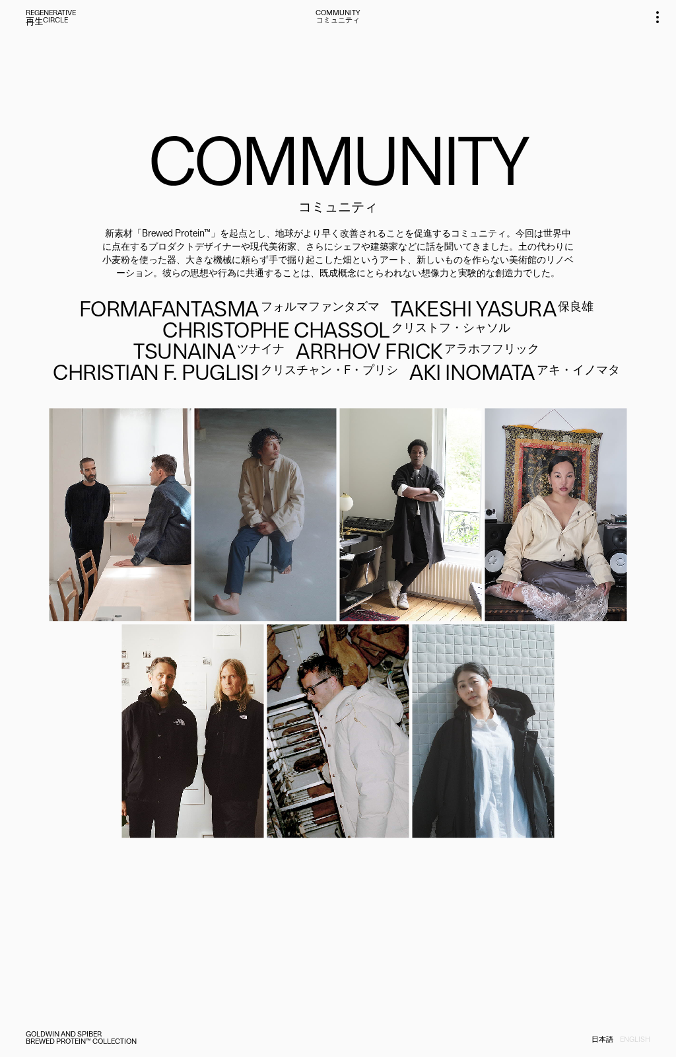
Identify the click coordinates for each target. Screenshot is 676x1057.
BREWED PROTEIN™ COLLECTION (81, 1042)
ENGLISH (635, 1040)
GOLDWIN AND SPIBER (64, 1035)
